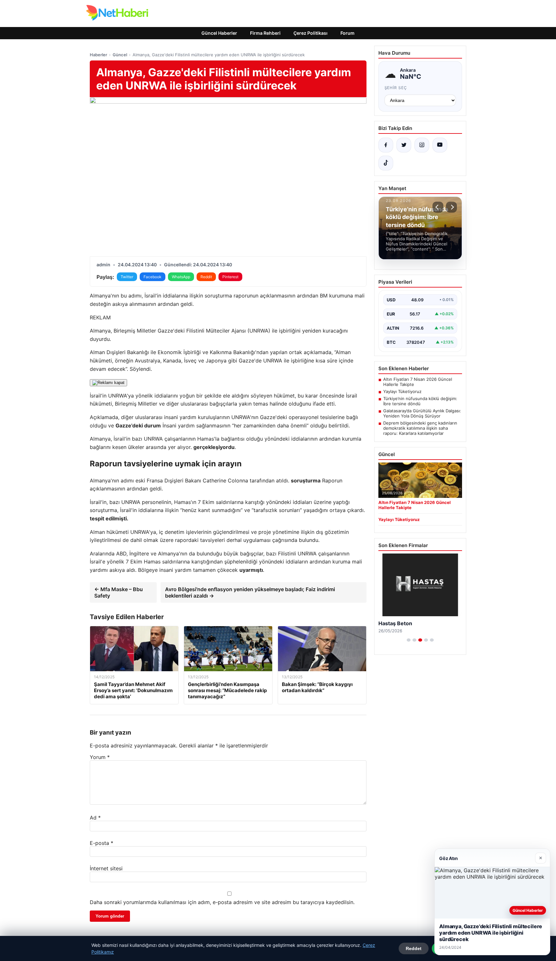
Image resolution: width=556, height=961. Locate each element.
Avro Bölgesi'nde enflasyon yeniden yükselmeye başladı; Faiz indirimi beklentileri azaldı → (250, 592)
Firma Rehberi (265, 33)
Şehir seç (396, 87)
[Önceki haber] (437, 207)
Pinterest (230, 276)
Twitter (127, 276)
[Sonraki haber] (451, 207)
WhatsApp (181, 276)
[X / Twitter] (403, 145)
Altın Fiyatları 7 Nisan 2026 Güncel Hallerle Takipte (417, 382)
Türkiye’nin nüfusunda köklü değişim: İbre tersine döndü (420, 401)
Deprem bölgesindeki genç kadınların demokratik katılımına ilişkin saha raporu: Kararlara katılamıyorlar (420, 428)
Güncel (120, 54)
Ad (95, 817)
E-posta (101, 843)
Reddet (414, 948)
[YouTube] (439, 145)
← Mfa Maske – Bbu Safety (118, 592)
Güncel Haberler (219, 33)
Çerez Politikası (310, 33)
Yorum (100, 757)
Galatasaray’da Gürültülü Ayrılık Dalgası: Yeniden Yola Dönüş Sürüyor (422, 413)
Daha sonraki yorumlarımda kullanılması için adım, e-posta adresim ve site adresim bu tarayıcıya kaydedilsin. (222, 902)
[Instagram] (421, 145)
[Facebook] (385, 145)
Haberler (98, 54)
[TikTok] (385, 163)
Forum (347, 33)
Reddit (206, 276)
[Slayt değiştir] (409, 640)
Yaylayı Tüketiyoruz (402, 391)
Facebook (153, 276)
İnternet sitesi (106, 868)
